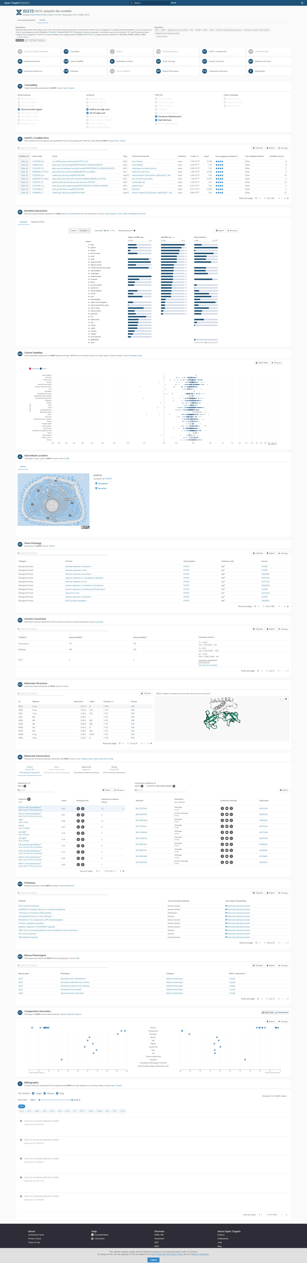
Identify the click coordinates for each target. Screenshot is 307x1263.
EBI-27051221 (141, 826)
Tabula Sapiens (111, 214)
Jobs (220, 1242)
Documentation (101, 1235)
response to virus (72, 593)
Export (272, 148)
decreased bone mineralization (73, 979)
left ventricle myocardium (142, 179)
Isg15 (21, 979)
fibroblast (136, 189)
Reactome (104, 759)
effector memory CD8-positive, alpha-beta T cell (152, 193)
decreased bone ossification (72, 993)
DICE (143, 214)
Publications (223, 1238)
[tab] (26, 20)
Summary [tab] (23, 222)
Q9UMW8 (26, 828)
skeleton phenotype (174, 979)
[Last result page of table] (123, 871)
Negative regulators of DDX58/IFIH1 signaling (37, 927)
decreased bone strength (71, 989)
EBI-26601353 (141, 844)
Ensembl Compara (74, 1014)
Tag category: (24, 1093)
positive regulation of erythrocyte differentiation (85, 589)
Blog (219, 1246)
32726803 (263, 856)
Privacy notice (34, 1238)
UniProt (62, 458)
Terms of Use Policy (200, 1254)
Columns (259, 148)
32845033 (263, 814)
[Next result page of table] (120, 871)
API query (284, 148)
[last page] (287, 198)
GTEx (120, 214)
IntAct (90, 759)
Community (100, 1238)
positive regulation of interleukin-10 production (84, 585)
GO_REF (265, 566)
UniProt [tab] (23, 467)
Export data (263, 363)
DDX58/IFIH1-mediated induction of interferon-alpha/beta (42, 909)
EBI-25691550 (141, 820)
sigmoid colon (137, 186)
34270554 (263, 808)
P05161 (58, 15)
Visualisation (282, 1012)
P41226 (25, 822)
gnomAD (99, 622)
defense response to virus (76, 570)
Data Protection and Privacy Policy (167, 1254)
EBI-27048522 (141, 838)
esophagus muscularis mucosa (144, 168)
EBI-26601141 (141, 850)
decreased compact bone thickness (75, 986)
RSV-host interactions (27, 934)
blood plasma (137, 161)
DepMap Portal (136, 356)
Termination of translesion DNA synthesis (35, 913)
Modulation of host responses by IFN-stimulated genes (41, 920)
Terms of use (34, 1242)
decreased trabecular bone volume (75, 982)
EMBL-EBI (159, 1235)
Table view (268, 1012)
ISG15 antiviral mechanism (29, 906)
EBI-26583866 (141, 856)
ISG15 (75, 15)
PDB (132, 706)
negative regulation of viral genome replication (84, 578)
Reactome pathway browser (238, 906)
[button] (93, 241)
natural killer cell (138, 182)
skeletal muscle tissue (141, 172)
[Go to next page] (286, 1214)
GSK (156, 1242)
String (111, 759)
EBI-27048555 (141, 832)
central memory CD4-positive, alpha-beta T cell (151, 175)
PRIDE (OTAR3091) (130, 214)
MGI (77, 958)
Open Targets (68, 88)
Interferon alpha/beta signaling (31, 923)
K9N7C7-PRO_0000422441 (29, 857)
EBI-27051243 (141, 808)
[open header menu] (302, 3)
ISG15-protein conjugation (76, 601)
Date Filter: (23, 1100)
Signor (96, 759)
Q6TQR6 (22, 832)
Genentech (159, 1238)
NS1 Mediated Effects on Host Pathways (35, 916)
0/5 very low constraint (208, 665)
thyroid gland (137, 165)
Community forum (36, 1235)
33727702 (88, 35)
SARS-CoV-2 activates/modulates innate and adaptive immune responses (48, 930)
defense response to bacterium (78, 566)
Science (221, 1235)
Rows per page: (246, 198)
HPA (67, 458)
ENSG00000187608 (38, 15)
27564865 (51, 32)
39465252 (68, 32)
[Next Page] (284, 198)
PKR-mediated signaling (28, 937)
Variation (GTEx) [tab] (38, 222)
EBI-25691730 (141, 814)
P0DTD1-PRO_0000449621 (29, 807)
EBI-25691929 (141, 862)
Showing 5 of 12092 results (274, 1096)
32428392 (263, 844)
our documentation (72, 214)
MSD (156, 1246)
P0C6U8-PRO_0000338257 (29, 845)
